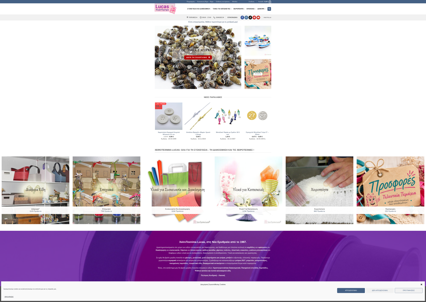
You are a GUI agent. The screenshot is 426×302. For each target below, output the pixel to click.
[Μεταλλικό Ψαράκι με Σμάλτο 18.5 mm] (228, 116)
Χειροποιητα (238, 9)
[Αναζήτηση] (269, 9)
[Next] (237, 57)
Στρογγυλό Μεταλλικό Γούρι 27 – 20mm (257, 133)
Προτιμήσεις (409, 290)
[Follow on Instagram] (246, 17)
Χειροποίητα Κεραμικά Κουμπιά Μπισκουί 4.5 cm (169, 133)
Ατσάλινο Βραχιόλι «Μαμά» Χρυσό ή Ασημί (198, 133)
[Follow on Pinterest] (254, 17)
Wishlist (234, 1)
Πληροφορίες (191, 1)
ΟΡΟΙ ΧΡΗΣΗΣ (9, 297)
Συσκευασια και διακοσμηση (198, 9)
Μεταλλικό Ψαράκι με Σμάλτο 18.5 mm (228, 133)
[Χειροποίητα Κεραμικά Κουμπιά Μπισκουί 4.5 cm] (168, 116)
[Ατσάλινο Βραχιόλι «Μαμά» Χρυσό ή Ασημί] (198, 116)
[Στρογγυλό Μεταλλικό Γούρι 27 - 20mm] (257, 116)
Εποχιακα (250, 9)
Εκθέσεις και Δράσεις (223, 1)
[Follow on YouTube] (258, 17)
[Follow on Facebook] (242, 17)
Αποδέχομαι (351, 290)
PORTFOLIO (267, 17)
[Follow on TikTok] (250, 17)
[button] (421, 284)
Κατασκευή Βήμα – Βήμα (205, 1)
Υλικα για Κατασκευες (221, 9)
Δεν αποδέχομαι (380, 290)
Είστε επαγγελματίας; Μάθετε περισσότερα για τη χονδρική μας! (213, 22)
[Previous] (159, 57)
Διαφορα (260, 9)
